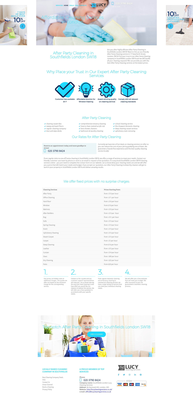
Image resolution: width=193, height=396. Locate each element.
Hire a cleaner (96, 334)
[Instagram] (130, 375)
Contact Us (46, 382)
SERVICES (59, 5)
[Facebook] (119, 375)
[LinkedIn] (135, 375)
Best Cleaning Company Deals (52, 377)
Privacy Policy (47, 389)
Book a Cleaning (48, 387)
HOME (66, 5)
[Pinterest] (141, 375)
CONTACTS (83, 5)
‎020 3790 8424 (56, 151)
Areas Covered (47, 385)
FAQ (43, 380)
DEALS (71, 5)
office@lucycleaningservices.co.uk (98, 392)
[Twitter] (124, 375)
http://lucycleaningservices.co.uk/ (99, 389)
